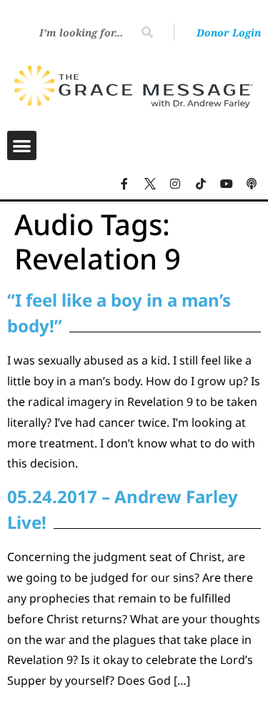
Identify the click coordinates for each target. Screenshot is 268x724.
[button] (21, 145)
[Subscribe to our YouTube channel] (226, 183)
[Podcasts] (251, 183)
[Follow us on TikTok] (201, 183)
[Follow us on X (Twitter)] (150, 183)
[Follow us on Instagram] (176, 183)
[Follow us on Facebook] (124, 183)
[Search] (147, 32)
